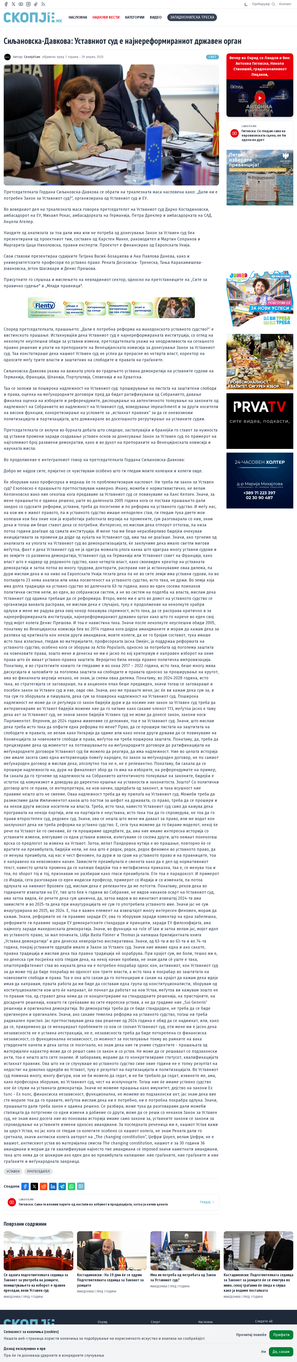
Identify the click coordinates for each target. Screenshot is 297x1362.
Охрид (102, 1322)
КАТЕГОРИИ (134, 17)
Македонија (12, 1296)
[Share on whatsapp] (71, 1186)
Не (263, 1351)
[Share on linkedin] (53, 1186)
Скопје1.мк (32, 57)
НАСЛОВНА (78, 17)
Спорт (155, 1322)
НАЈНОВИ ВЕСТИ (106, 17)
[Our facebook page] (6, 4)
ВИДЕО (156, 17)
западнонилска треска (192, 17)
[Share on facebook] (25, 1186)
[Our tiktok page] (35, 4)
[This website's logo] (33, 17)
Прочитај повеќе (251, 1335)
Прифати (281, 1335)
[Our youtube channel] (21, 4)
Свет (212, 57)
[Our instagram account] (28, 4)
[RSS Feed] (43, 4)
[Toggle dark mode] (246, 4)
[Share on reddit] (43, 1186)
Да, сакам (281, 1351)
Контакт (285, 4)
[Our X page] (13, 4)
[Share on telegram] (62, 1186)
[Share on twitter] (34, 1186)
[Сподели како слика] (80, 1186)
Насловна (205, 1322)
